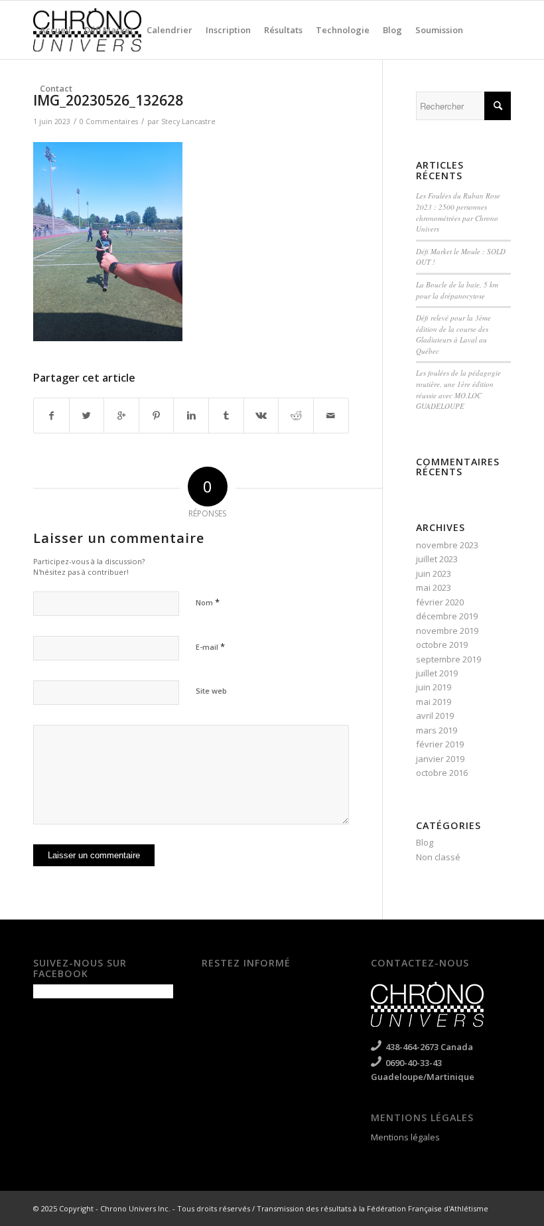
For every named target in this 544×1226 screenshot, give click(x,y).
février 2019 (440, 744)
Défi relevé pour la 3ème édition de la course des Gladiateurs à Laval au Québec (453, 334)
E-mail (210, 646)
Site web (211, 691)
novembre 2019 (447, 631)
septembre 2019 (448, 659)
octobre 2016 (442, 773)
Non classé (438, 857)
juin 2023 (433, 573)
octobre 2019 (442, 645)
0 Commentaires (109, 121)
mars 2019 (436, 730)
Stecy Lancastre (188, 121)
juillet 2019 (437, 673)
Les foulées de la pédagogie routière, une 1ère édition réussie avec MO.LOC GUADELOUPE (458, 389)
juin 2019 (433, 687)
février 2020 (440, 602)
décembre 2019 (447, 616)
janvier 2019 (440, 759)
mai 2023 (433, 587)
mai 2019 (433, 702)
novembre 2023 (447, 545)
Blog (424, 842)
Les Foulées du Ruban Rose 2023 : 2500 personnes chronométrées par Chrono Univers (458, 212)
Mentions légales (405, 1137)
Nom (208, 602)
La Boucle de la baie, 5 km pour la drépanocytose (457, 290)
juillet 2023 (437, 559)
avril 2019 (435, 716)
